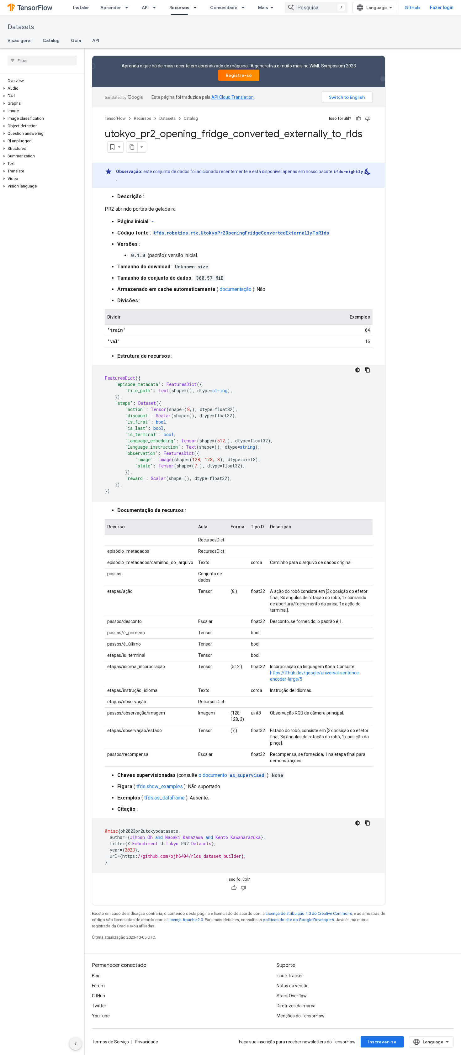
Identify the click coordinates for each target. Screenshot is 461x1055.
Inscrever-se (382, 1042)
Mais (263, 7)
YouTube (101, 1015)
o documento (231, 775)
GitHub (412, 7)
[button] (41, 88)
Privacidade (146, 1041)
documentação (236, 289)
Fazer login (441, 7)
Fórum (98, 985)
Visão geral (19, 40)
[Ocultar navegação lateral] (75, 1043)
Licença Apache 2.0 (185, 919)
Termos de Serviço (110, 1041)
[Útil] (358, 118)
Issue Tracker (290, 975)
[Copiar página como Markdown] (132, 147)
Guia (76, 40)
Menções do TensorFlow (301, 1015)
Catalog (51, 40)
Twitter (99, 1005)
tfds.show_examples (159, 786)
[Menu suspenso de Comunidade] (244, 7)
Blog (96, 975)
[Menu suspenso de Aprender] (128, 7)
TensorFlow (115, 118)
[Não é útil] (368, 118)
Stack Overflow (292, 995)
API (145, 7)
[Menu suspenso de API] (156, 7)
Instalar (81, 7)
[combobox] (316, 7)
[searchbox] (42, 60)
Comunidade (223, 7)
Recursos (179, 7)
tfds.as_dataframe (164, 798)
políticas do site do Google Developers (298, 919)
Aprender (110, 7)
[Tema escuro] (357, 370)
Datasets (21, 27)
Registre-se (239, 75)
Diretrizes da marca (296, 1005)
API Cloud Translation (232, 97)
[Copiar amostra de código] (368, 370)
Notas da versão (293, 985)
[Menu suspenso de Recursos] (196, 7)
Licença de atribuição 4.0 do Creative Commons (309, 913)
